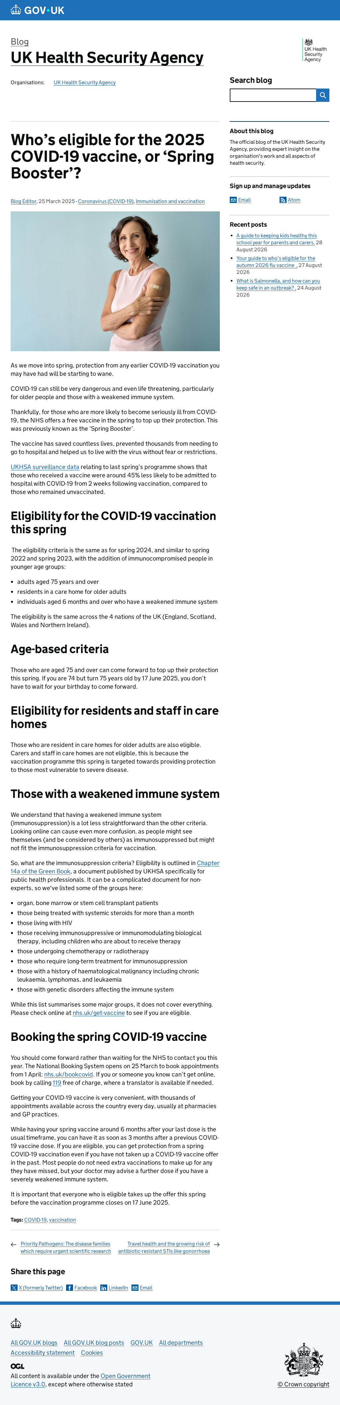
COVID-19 (35, 1220)
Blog (20, 41)
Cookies (92, 1352)
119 (57, 1082)
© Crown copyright (303, 1384)
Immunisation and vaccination (170, 201)
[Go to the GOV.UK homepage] (37, 10)
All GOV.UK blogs (34, 1342)
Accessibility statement (43, 1352)
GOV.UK (141, 1342)
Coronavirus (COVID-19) (105, 201)
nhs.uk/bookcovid (68, 1074)
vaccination (62, 1220)
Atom (294, 200)
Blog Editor (23, 201)
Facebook (85, 1288)
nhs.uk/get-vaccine (99, 1013)
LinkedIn (118, 1288)
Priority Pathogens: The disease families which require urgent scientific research (66, 1247)
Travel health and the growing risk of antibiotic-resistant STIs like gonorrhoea (164, 1247)
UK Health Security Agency (107, 57)
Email (146, 1288)
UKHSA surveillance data (45, 467)
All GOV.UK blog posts (94, 1342)
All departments (181, 1342)
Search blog (251, 80)
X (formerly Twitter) (41, 1288)
